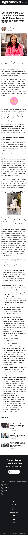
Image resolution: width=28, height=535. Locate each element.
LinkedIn (14, 516)
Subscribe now (15, 472)
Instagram (14, 522)
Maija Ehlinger (11, 28)
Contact (14, 509)
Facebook (14, 519)
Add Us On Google (14, 512)
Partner (14, 504)
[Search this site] (23, 2)
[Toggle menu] (26, 2)
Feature (3, 9)
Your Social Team (10, 111)
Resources (13, 507)
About (14, 501)
